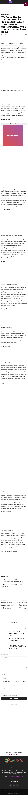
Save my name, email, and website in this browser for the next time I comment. (14, 682)
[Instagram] (14, 785)
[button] (26, 4)
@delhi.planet (14, 754)
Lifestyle (10, 5)
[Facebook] (10, 785)
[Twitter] (17, 785)
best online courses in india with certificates (11, 578)
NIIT (16, 579)
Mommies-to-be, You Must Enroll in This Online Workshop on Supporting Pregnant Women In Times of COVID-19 (7, 605)
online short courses (18, 581)
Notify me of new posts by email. (10, 695)
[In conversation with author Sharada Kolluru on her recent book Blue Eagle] (4, 646)
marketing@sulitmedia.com (17, 776)
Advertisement (16, 790)
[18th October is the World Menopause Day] (4, 640)
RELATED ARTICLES (5, 629)
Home (2, 5)
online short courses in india (8, 583)
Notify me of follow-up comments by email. (12, 694)
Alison (7, 576)
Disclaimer (6, 790)
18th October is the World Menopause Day (16, 639)
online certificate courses (7, 581)
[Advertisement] (14, 101)
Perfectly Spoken (5, 584)
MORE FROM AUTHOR (17, 629)
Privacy (10, 790)
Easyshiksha (4, 579)
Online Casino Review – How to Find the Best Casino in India (17, 633)
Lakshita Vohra (6, 34)
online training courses (20, 583)
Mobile (6, 5)
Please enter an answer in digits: (9, 686)
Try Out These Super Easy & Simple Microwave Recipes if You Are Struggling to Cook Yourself (20, 605)
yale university (5, 586)
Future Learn (11, 579)
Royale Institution (14, 584)
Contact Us (22, 790)
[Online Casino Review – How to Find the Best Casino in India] (4, 633)
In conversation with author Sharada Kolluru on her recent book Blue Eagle (17, 646)
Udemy (21, 584)
